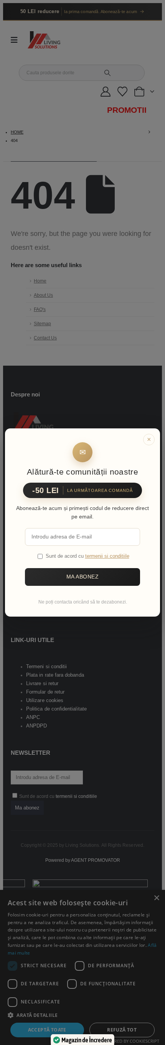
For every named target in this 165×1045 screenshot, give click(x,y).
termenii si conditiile (107, 556)
